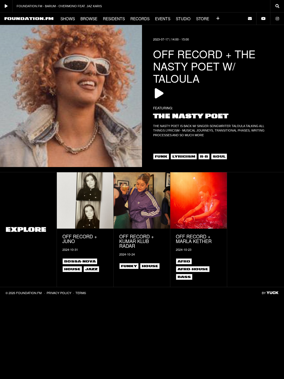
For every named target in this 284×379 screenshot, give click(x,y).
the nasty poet (190, 116)
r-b (204, 156)
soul (219, 156)
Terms (80, 292)
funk (161, 156)
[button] (218, 18)
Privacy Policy (59, 292)
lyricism (183, 156)
